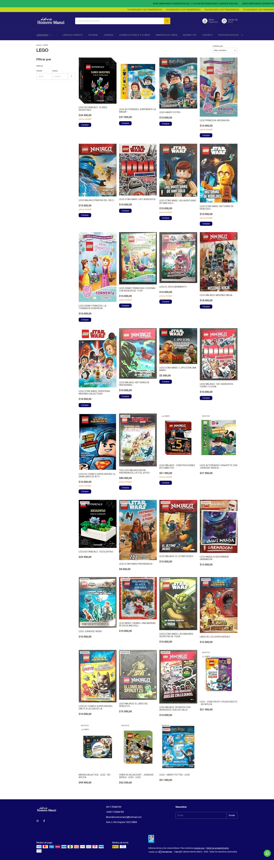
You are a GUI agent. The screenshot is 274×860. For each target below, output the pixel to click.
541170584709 (113, 807)
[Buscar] (167, 21)
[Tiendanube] (160, 852)
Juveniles (108, 35)
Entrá (211, 20)
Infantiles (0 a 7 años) (166, 35)
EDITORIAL (93, 35)
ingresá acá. (199, 848)
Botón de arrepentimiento (217, 848)
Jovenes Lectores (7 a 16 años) (134, 35)
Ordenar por (218, 46)
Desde (39, 71)
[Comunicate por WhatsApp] (267, 853)
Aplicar (71, 76)
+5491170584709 (115, 812)
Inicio (38, 45)
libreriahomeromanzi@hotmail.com (124, 817)
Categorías (42, 35)
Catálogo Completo (72, 35)
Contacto (207, 35)
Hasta (55, 71)
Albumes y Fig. (190, 35)
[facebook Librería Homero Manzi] (44, 821)
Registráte (213, 22)
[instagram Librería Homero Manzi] (37, 821)
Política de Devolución (229, 35)
